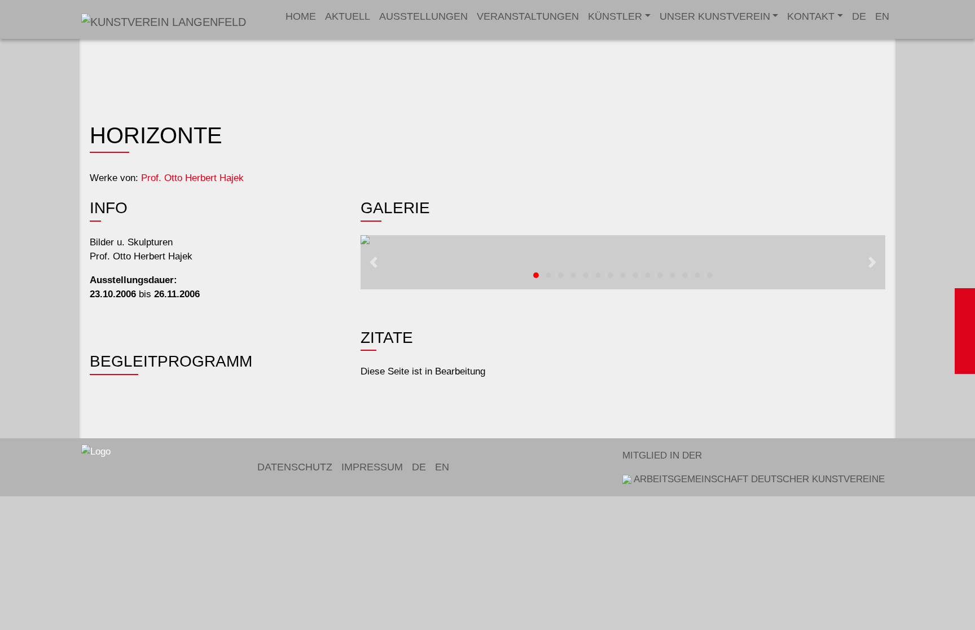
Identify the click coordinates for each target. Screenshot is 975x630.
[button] (374, 262)
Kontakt (811, 16)
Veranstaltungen (528, 16)
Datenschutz (294, 467)
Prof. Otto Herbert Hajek (192, 178)
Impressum (372, 467)
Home (301, 16)
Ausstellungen (423, 16)
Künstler (615, 16)
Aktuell (347, 16)
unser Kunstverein (715, 16)
